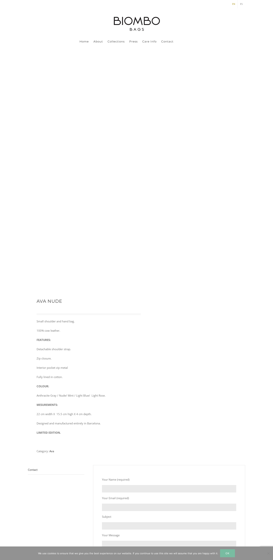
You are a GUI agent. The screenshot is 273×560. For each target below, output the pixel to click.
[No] (268, 553)
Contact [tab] (33, 470)
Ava (51, 451)
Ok (227, 553)
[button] (187, 41)
